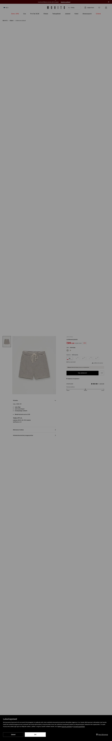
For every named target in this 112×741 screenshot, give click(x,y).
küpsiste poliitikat (66, 726)
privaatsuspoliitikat (79, 726)
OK (35, 735)
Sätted (13, 735)
